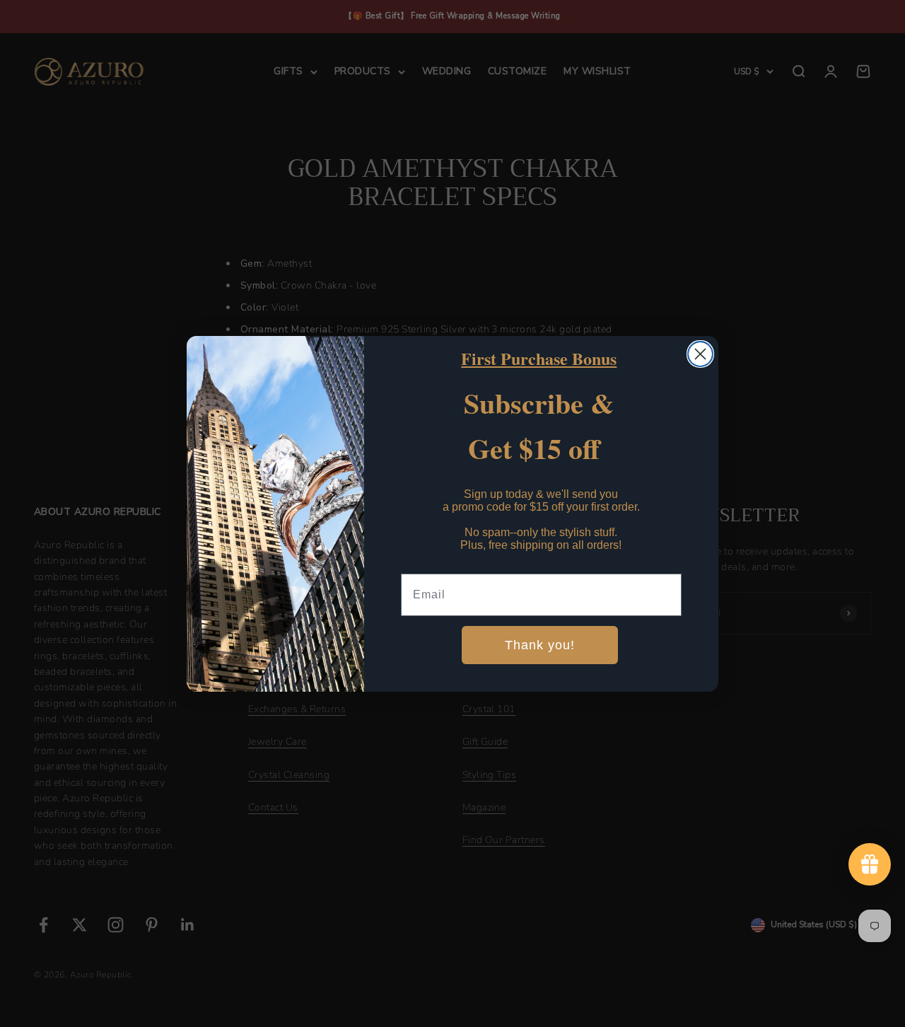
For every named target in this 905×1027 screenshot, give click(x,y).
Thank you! (540, 645)
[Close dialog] (700, 354)
